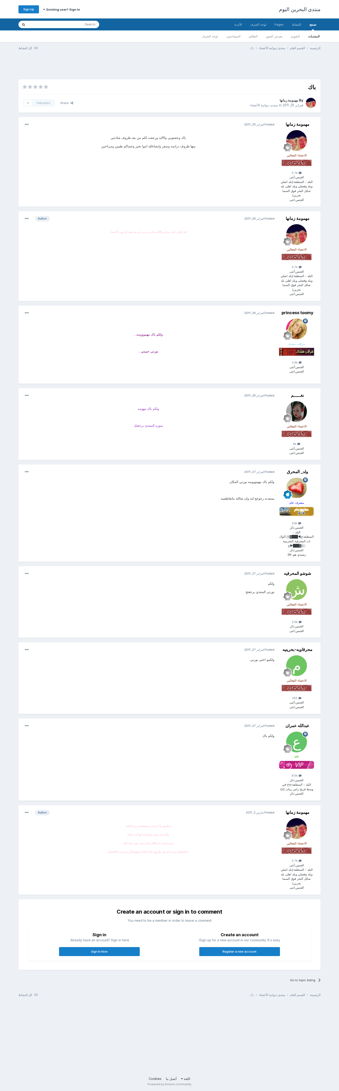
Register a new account (239, 951)
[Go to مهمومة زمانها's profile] (311, 103)
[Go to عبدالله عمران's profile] (296, 742)
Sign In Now (99, 951)
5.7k (295, 173)
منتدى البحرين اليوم (300, 9)
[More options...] (26, 124)
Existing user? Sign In (62, 9)
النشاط (296, 24)
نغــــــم (297, 395)
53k (295, 523)
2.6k (295, 362)
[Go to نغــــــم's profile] (296, 411)
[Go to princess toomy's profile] (296, 329)
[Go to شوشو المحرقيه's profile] (296, 589)
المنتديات (314, 36)
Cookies (155, 1079)
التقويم (295, 36)
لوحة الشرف (210, 36)
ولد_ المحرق (297, 471)
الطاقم (253, 36)
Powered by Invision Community (169, 1084)
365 (295, 698)
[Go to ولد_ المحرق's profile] (296, 487)
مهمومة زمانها (289, 100)
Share (65, 103)
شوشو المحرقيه (297, 573)
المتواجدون (233, 36)
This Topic (42, 24)
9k (295, 444)
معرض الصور (274, 36)
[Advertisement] (237, 67)
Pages (279, 24)
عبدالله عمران (297, 725)
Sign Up (28, 9)
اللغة (186, 1079)
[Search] (23, 24)
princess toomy (297, 312)
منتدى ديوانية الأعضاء (264, 105)
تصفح (312, 24)
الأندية (238, 24)
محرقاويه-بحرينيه (297, 649)
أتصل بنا (171, 1079)
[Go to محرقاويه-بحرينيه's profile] (296, 665)
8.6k (295, 775)
